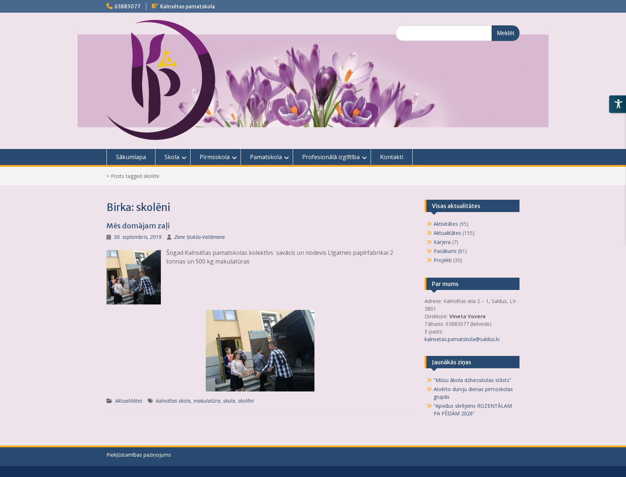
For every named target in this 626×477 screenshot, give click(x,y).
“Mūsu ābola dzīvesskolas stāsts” (472, 380)
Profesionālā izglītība (331, 157)
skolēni (246, 400)
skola (229, 400)
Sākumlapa (131, 157)
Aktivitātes (446, 223)
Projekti (443, 260)
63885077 (127, 6)
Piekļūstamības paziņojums (139, 454)
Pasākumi (445, 251)
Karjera (442, 241)
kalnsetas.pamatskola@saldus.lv (463, 339)
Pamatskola (266, 157)
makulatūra (206, 400)
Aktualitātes (128, 400)
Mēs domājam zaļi (138, 225)
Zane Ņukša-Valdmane (199, 236)
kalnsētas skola (173, 400)
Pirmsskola (215, 157)
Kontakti (391, 157)
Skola (171, 157)
